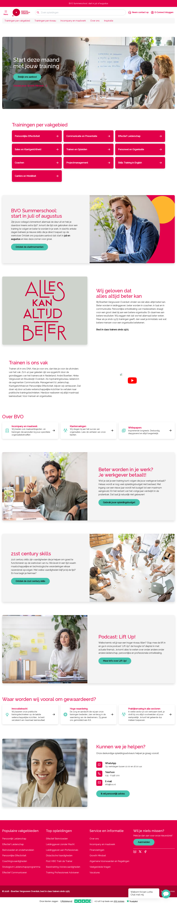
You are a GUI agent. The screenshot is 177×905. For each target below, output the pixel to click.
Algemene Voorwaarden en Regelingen (109, 861)
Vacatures (95, 872)
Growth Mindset (98, 855)
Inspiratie (108, 20)
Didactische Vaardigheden (59, 855)
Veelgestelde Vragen (100, 867)
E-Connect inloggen (164, 12)
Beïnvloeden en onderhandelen (18, 850)
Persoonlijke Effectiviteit (14, 855)
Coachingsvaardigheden (14, 861)
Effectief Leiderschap (13, 844)
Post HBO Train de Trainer (59, 861)
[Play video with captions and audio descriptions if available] (132, 380)
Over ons (95, 20)
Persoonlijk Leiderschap (14, 838)
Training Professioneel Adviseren (62, 872)
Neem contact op (140, 12)
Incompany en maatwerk (73, 20)
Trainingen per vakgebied (17, 20)
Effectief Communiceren (14, 872)
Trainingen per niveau (45, 20)
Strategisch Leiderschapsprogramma (21, 867)
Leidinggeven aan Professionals (62, 850)
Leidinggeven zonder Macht (60, 844)
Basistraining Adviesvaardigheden (63, 867)
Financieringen (97, 850)
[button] (166, 894)
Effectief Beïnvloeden (57, 838)
